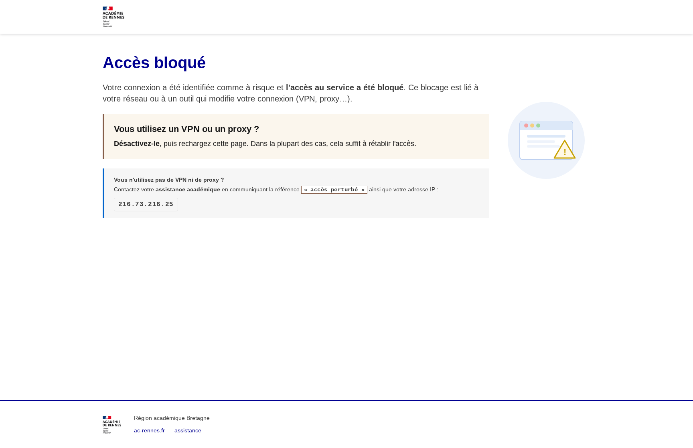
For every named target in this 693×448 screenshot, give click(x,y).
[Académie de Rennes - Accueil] (112, 425)
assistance (187, 430)
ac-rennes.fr (149, 430)
